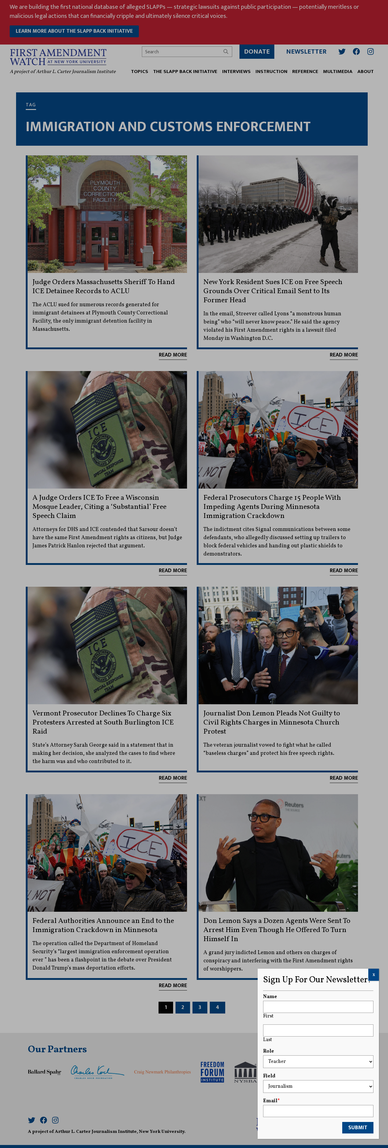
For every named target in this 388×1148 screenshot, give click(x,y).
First (268, 1016)
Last (267, 1040)
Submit (357, 1127)
